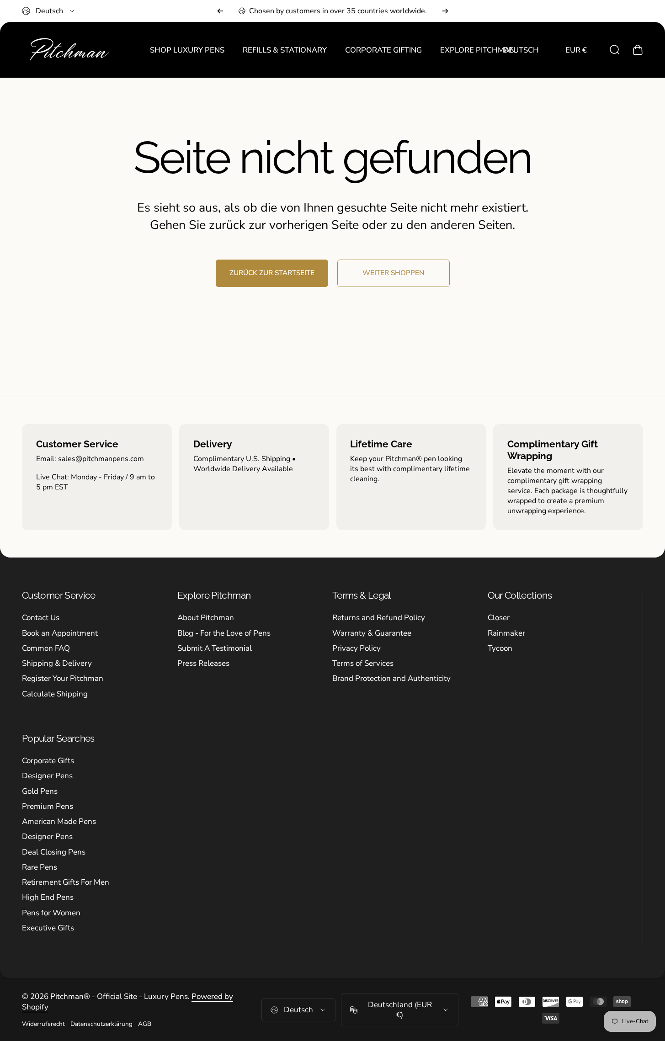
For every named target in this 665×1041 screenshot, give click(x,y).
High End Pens (48, 897)
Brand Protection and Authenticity (391, 678)
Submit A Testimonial (214, 648)
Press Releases (203, 663)
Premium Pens (47, 806)
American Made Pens (59, 821)
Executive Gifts (48, 928)
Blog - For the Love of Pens (224, 633)
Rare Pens (39, 867)
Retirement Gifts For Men (65, 882)
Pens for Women (51, 913)
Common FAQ (46, 648)
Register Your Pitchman (62, 678)
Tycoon (500, 648)
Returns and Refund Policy (378, 617)
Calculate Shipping (55, 694)
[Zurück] (220, 11)
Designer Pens (47, 776)
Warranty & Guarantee (371, 633)
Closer (499, 617)
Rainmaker (506, 633)
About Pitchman (205, 617)
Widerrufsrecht (43, 1024)
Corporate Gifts (48, 760)
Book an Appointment (60, 633)
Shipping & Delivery (57, 663)
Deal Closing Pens (53, 852)
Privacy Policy (356, 648)
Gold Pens (40, 791)
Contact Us (40, 617)
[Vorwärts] (445, 11)
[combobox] (49, 11)
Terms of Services (363, 663)
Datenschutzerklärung (101, 1024)
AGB (144, 1024)
